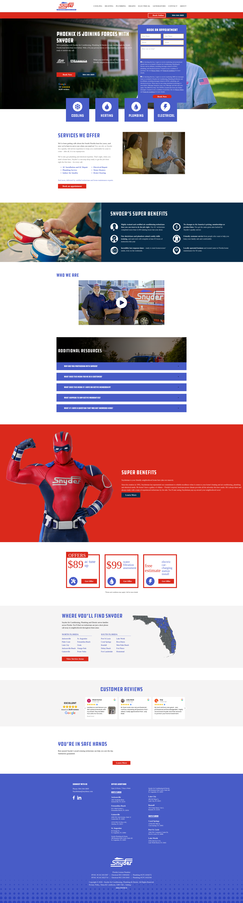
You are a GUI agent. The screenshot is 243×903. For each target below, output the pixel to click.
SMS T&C (120, 885)
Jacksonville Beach (69, 648)
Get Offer (89, 581)
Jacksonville (66, 639)
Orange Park (81, 648)
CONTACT (172, 6)
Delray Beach (106, 648)
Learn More (130, 495)
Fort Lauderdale (107, 652)
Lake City (65, 645)
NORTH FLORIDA (70, 634)
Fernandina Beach (83, 642)
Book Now (67, 74)
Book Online (158, 15)
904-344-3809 (178, 15)
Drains (132, 6)
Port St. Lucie (153, 830)
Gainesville (66, 652)
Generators (159, 6)
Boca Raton (120, 642)
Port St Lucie (106, 639)
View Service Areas (75, 659)
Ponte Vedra (81, 652)
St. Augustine (82, 639)
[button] (184, 708)
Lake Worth (120, 639)
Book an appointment (72, 186)
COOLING (97, 6)
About (183, 6)
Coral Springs (106, 642)
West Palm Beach (122, 645)
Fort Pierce (120, 648)
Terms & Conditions (169, 70)
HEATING (109, 6)
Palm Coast (66, 642)
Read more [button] (158, 716)
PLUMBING (121, 6)
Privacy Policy (155, 70)
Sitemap (128, 885)
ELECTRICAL (144, 6)
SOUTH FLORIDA (109, 634)
